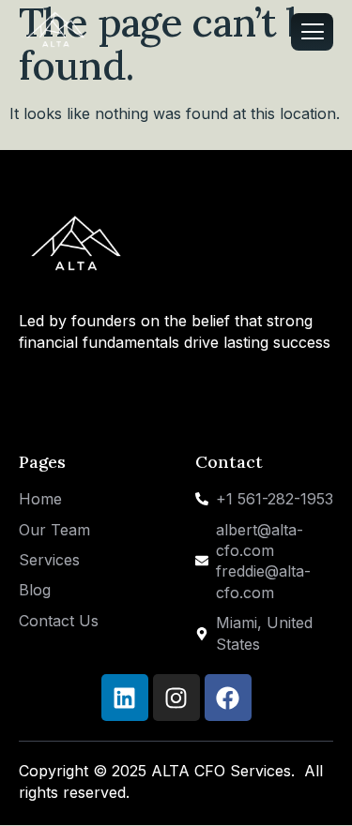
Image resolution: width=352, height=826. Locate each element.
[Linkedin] (124, 697)
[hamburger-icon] (312, 32)
